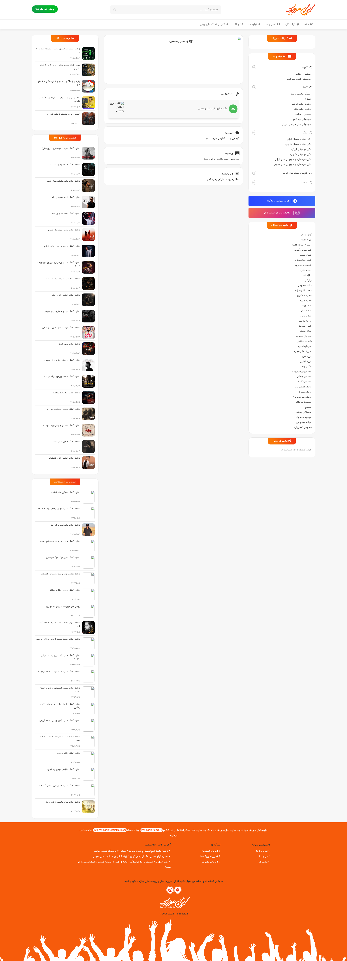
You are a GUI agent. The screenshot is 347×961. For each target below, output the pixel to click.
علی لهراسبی (305, 346)
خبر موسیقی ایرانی (301, 149)
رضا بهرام (307, 305)
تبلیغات (253, 24)
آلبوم (304, 67)
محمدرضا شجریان (302, 397)
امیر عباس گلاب (303, 250)
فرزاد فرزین (306, 361)
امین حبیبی (305, 255)
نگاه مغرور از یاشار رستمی (212, 109)
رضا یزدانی (306, 316)
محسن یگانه (305, 381)
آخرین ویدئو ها (210, 862)
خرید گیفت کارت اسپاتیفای (296, 450)
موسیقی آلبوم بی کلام (299, 79)
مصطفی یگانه (304, 412)
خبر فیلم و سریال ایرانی (298, 139)
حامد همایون (305, 285)
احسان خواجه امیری (301, 245)
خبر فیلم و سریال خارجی (298, 144)
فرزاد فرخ (307, 356)
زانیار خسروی (305, 326)
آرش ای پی (306, 234)
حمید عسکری (304, 295)
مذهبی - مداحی (303, 74)
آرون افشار (306, 240)
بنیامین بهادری (303, 265)
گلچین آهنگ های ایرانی (212, 24)
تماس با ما (271, 24)
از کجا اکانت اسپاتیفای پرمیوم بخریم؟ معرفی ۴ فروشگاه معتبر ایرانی (131, 851)
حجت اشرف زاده (303, 290)
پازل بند (307, 275)
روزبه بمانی (305, 321)
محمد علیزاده (304, 392)
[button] (254, 67)
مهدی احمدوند (304, 417)
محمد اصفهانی (303, 387)
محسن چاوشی (304, 376)
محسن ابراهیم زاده (302, 371)
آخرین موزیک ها (209, 856)
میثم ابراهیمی (304, 422)
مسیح (308, 407)
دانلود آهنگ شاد (302, 109)
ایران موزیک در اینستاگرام (278, 213)
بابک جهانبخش (303, 260)
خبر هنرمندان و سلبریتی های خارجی (292, 164)
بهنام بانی (306, 270)
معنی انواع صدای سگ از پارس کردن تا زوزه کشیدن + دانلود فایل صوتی (130, 856)
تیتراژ (308, 99)
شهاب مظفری (304, 341)
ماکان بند (307, 366)
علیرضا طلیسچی (303, 351)
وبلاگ (237, 24)
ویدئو (304, 182)
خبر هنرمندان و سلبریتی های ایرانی (293, 159)
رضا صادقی (306, 310)
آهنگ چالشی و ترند (301, 94)
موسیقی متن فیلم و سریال (296, 124)
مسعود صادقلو (304, 402)
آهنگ (304, 87)
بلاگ (305, 133)
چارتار (309, 280)
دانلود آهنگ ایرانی (301, 104)
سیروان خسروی (303, 336)
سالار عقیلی (305, 331)
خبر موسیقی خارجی (300, 154)
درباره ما (263, 856)
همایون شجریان (303, 427)
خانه (307, 24)
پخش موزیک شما (44, 9)
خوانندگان (290, 24)
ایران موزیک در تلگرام (278, 201)
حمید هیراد (306, 300)
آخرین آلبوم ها (210, 851)
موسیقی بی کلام (302, 119)
